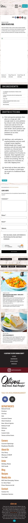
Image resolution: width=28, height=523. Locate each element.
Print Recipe (4, 180)
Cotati (14, 356)
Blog (3, 469)
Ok (14, 520)
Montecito (14, 358)
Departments (7, 406)
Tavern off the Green (7, 435)
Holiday (4, 266)
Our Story (4, 452)
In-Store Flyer (6, 483)
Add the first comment (13, 187)
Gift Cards (4, 466)
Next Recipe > (23, 259)
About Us (5, 449)
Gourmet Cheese (6, 418)
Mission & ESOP (6, 455)
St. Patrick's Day (21, 266)
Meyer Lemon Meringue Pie (8, 335)
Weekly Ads (6, 477)
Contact (4, 488)
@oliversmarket (16, 370)
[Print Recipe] (25, 18)
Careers (4, 440)
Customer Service (7, 494)
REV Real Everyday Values (10, 480)
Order (3, 460)
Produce (4, 411)
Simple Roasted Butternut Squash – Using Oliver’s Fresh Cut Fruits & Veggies (13, 295)
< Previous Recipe (6, 259)
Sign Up (20, 6)
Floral (3, 430)
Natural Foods (5, 408)
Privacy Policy (14, 512)
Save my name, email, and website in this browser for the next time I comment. (15, 237)
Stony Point (14, 361)
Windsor (14, 363)
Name (3, 215)
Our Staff (4, 457)
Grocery (3, 413)
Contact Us (5, 492)
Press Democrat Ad (7, 485)
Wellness (4, 428)
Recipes (4, 473)
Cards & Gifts (5, 433)
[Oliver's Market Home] (14, 381)
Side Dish (12, 266)
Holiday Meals (6, 464)
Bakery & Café (5, 425)
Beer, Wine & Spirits (7, 423)
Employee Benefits (7, 446)
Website (3, 228)
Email (3, 222)
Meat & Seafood (6, 421)
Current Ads (25, 6)
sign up (13, 503)
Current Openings (7, 443)
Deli (2, 416)
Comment (4, 199)
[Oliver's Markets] (3, 6)
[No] (26, 514)
